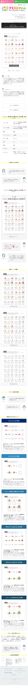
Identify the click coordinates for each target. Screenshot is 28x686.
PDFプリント (8, 247)
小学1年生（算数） (22, 14)
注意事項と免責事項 (8, 672)
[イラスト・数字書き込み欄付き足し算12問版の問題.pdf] (14, 51)
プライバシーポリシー (8, 670)
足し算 (16, 153)
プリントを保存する (14, 110)
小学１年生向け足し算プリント (20, 16)
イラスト (24, 152)
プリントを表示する (14, 105)
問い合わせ (14, 674)
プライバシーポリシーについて (20, 670)
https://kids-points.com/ (16, 682)
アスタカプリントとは (8, 668)
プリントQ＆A (19, 668)
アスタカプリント (15, 14)
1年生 (21, 153)
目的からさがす (23, 4)
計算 (19, 152)
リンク (20, 672)
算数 (14, 131)
